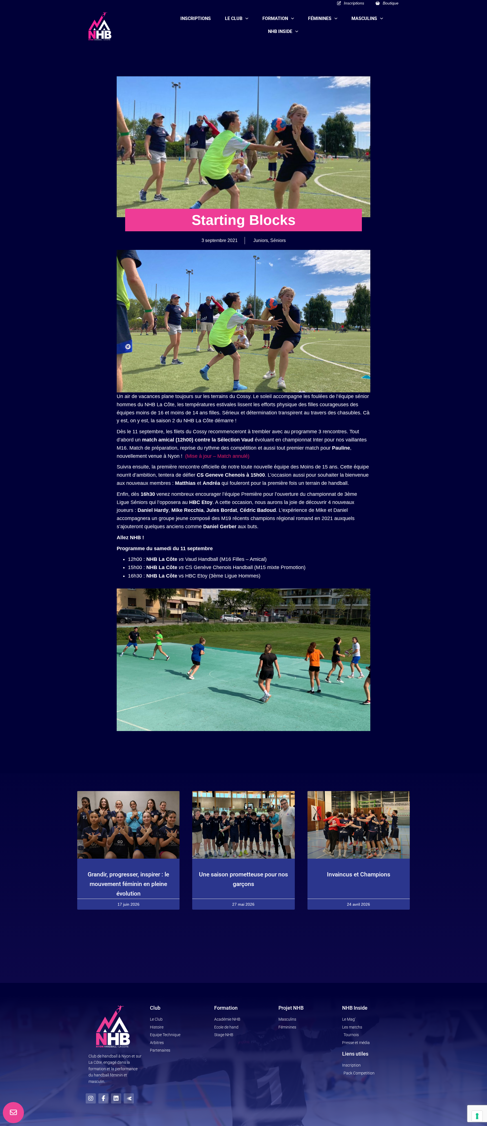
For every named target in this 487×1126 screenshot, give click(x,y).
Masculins (364, 18)
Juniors (260, 240)
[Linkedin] (116, 1098)
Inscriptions (195, 18)
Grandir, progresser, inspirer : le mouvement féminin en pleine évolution (128, 884)
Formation (275, 18)
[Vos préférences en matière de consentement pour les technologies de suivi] (477, 1116)
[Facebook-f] (103, 1098)
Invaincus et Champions (358, 874)
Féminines (319, 18)
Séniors (278, 240)
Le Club (233, 18)
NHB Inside (280, 31)
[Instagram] (91, 1098)
